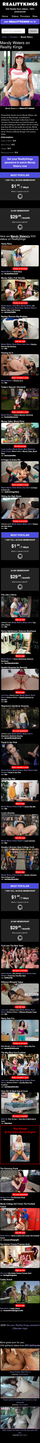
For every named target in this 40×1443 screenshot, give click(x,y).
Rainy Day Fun (8, 1018)
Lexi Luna (4, 695)
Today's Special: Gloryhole (13, 387)
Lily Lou (3, 1273)
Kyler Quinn (23, 1435)
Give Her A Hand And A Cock (14, 1091)
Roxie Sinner (17, 344)
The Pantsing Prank (9, 1168)
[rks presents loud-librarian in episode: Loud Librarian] (20, 825)
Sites (35, 16)
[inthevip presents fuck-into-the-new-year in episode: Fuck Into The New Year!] (20, 957)
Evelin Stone (4, 1235)
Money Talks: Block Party (12, 421)
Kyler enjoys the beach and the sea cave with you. (20, 1431)
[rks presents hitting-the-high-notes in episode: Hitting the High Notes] (20, 508)
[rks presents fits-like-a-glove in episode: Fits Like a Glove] (20, 606)
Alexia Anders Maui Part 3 (20, 1372)
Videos (15, 16)
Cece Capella (23, 1405)
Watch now (20, 656)
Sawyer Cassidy (16, 1046)
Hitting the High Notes (11, 496)
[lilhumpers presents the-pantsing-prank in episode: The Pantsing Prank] (20, 1181)
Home (5, 16)
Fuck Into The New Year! (12, 945)
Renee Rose (19, 308)
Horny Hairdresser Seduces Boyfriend (18, 631)
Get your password (20, 731)
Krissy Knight (6, 451)
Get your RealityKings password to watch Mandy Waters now (20, 162)
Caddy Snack (6, 1279)
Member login (21, 1328)
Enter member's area (20, 378)
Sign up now (20, 619)
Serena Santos (6, 306)
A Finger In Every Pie (10, 459)
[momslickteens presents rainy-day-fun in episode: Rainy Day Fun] (20, 1030)
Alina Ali (4, 1119)
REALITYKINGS (20, 4)
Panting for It (7, 352)
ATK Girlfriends (32, 1345)
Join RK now (20, 838)
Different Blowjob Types (12, 982)
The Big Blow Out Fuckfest (13, 1052)
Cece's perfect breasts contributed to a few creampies (20, 1401)
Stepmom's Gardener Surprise (15, 706)
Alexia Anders (23, 1374)
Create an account (20, 268)
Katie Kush (4, 1308)
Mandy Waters (6, 271)
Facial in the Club (9, 742)
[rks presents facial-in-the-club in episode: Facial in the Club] (20, 754)
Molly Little (27, 524)
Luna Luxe (10, 308)
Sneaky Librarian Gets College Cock (17, 847)
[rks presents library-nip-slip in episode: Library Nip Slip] (20, 790)
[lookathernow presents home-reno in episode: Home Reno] (20, 255)
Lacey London (6, 449)
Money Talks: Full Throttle (13, 278)
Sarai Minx (16, 306)
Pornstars (25, 16)
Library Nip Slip (8, 778)
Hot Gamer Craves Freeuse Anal (15, 1244)
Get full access (20, 446)
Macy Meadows (29, 449)
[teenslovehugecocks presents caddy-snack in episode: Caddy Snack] (20, 1292)
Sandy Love (4, 1197)
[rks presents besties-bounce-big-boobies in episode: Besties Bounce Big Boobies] (20, 328)
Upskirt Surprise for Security (14, 667)
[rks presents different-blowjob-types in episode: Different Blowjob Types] (20, 994)
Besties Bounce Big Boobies (14, 316)
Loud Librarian (8, 813)
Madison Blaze (29, 308)
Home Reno (6, 243)
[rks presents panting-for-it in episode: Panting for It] (20, 365)
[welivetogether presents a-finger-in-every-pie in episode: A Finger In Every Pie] (20, 471)
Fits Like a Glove (8, 594)
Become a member (20, 970)
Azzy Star (25, 344)
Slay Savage (20, 1130)
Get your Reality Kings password (23, 1325)
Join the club (20, 341)
